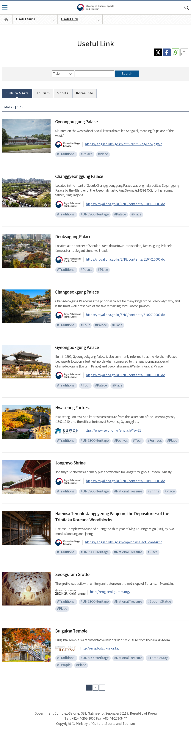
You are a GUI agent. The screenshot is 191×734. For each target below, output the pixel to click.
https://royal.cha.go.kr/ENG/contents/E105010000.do (125, 481)
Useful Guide (25, 19)
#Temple (64, 665)
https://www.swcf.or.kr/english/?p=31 (112, 431)
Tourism (43, 93)
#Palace (87, 154)
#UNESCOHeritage (95, 214)
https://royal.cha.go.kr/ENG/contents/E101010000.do (125, 375)
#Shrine (153, 491)
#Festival (121, 441)
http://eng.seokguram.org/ (110, 592)
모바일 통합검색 (186, 8)
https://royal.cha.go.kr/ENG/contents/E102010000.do (125, 315)
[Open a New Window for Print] (184, 52)
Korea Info (84, 93)
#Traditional (66, 154)
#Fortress (154, 441)
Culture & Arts (17, 93)
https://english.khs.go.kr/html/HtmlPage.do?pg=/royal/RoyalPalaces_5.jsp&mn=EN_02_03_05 (125, 144)
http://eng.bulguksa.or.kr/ (100, 648)
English (6, 19)
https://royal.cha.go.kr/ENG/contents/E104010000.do (125, 260)
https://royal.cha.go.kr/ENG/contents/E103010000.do (125, 204)
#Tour (85, 325)
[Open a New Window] (158, 52)
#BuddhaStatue (159, 602)
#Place (103, 154)
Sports (62, 93)
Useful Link (69, 19)
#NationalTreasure (128, 491)
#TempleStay (158, 658)
